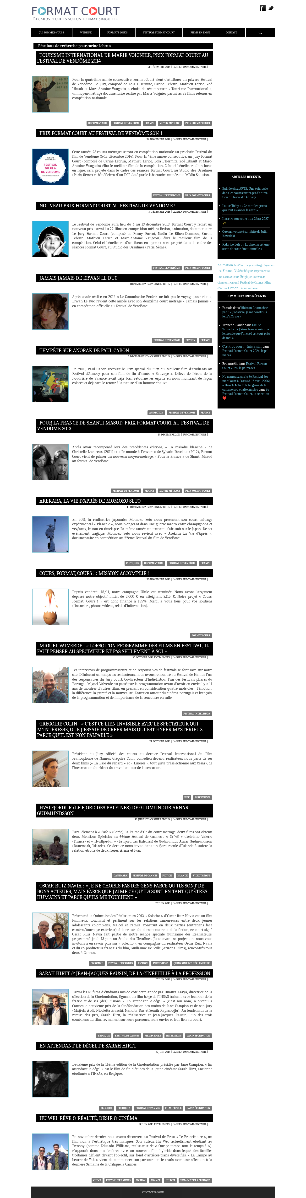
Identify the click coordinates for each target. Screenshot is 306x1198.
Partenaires (232, 76)
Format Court (201, 635)
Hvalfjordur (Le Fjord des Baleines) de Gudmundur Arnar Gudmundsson (112, 811)
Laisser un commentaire (189, 67)
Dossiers (229, 104)
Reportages (231, 116)
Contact (231, 32)
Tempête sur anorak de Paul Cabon (84, 350)
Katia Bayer (162, 657)
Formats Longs (117, 32)
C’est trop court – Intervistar (242, 346)
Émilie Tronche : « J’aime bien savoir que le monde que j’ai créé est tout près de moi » (246, 331)
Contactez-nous (153, 1192)
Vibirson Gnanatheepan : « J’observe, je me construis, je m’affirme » (245, 312)
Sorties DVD (232, 122)
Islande (182, 875)
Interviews (202, 797)
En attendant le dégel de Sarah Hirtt (87, 1046)
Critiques (132, 563)
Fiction (190, 340)
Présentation (233, 58)
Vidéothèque (201, 875)
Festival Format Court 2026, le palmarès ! (244, 366)
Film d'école (153, 1035)
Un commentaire (194, 434)
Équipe (228, 64)
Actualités (231, 91)
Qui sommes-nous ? (51, 32)
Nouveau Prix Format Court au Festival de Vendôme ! (107, 206)
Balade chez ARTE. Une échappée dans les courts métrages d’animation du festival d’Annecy (245, 193)
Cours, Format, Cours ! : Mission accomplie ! (94, 573)
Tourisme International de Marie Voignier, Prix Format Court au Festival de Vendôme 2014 (122, 58)
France (149, 123)
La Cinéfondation (198, 1035)
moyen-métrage (169, 123)
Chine (97, 1180)
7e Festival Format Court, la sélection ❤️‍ (245, 393)
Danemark (120, 875)
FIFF (187, 797)
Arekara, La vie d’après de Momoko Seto (90, 501)
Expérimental (262, 271)
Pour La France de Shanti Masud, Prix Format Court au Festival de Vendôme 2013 (123, 426)
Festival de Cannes (145, 875)
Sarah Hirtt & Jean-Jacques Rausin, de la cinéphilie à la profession (124, 973)
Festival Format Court (159, 32)
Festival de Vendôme (126, 123)
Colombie (97, 963)
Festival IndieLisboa (196, 713)
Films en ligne (200, 32)
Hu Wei (170, 1180)
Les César (239, 265)
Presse (228, 70)
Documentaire (97, 123)
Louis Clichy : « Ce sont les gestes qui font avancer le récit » (244, 208)
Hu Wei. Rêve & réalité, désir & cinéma (88, 1118)
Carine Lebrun (160, 284)
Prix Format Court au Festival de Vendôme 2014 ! (100, 133)
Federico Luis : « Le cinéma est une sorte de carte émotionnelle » (245, 246)
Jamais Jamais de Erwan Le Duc (78, 278)
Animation (156, 412)
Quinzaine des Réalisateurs (192, 963)
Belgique (104, 1035)
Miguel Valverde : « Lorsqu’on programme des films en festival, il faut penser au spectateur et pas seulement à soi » (123, 649)
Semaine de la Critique (195, 1180)
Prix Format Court (197, 123)
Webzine (86, 32)
